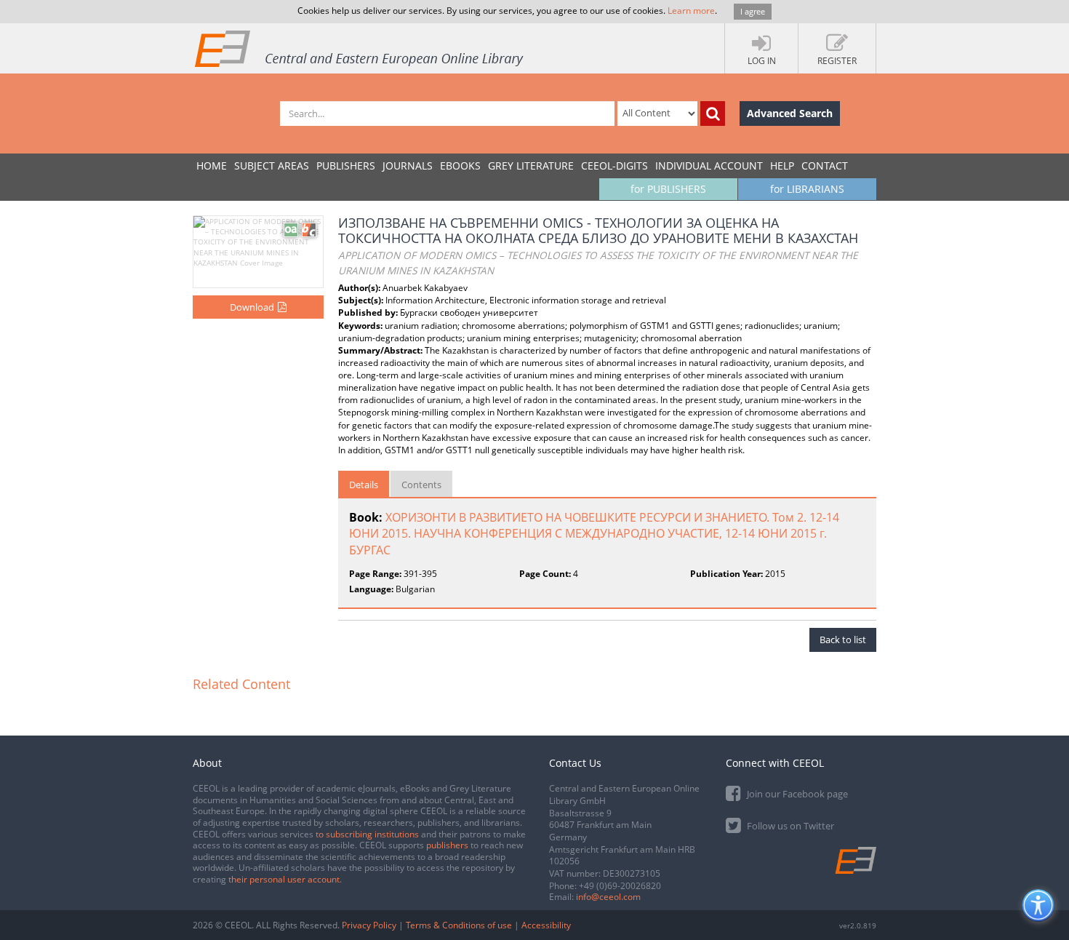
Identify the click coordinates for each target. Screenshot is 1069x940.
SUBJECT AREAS (271, 165)
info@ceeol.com (608, 897)
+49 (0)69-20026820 (620, 886)
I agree (752, 11)
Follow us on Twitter (789, 825)
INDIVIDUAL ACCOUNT (709, 165)
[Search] (712, 113)
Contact (824, 165)
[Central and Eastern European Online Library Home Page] (360, 48)
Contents (421, 484)
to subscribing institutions (367, 834)
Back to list (843, 639)
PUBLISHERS (345, 165)
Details (363, 484)
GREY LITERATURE (531, 165)
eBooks (460, 165)
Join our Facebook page (796, 793)
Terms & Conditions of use (459, 925)
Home (211, 165)
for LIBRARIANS (807, 189)
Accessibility (546, 925)
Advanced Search (790, 113)
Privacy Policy (369, 925)
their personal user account (284, 879)
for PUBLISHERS (668, 189)
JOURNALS (408, 165)
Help (782, 165)
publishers (447, 845)
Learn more (691, 10)
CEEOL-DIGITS (614, 165)
